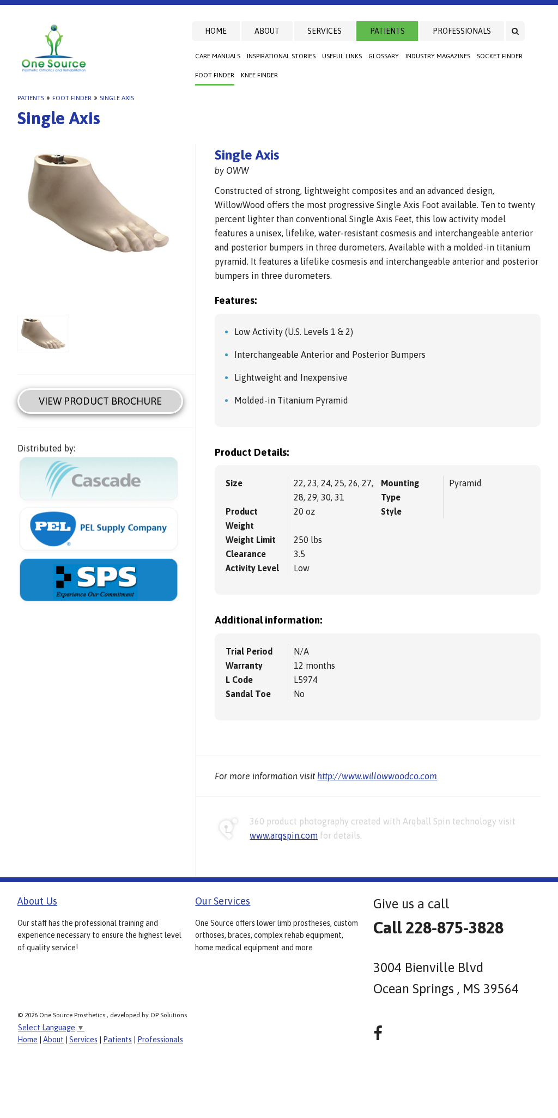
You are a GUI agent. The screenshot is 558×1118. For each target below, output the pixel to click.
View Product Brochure (100, 401)
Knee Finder (259, 75)
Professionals (462, 31)
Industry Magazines (437, 56)
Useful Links (342, 56)
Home (216, 31)
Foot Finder (214, 75)
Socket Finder (500, 56)
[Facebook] (378, 1033)
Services (324, 31)
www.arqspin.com (284, 835)
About (267, 31)
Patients (387, 31)
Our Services (222, 901)
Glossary (383, 56)
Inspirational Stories (281, 56)
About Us (37, 901)
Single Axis (117, 98)
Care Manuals (217, 56)
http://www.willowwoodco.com (377, 776)
